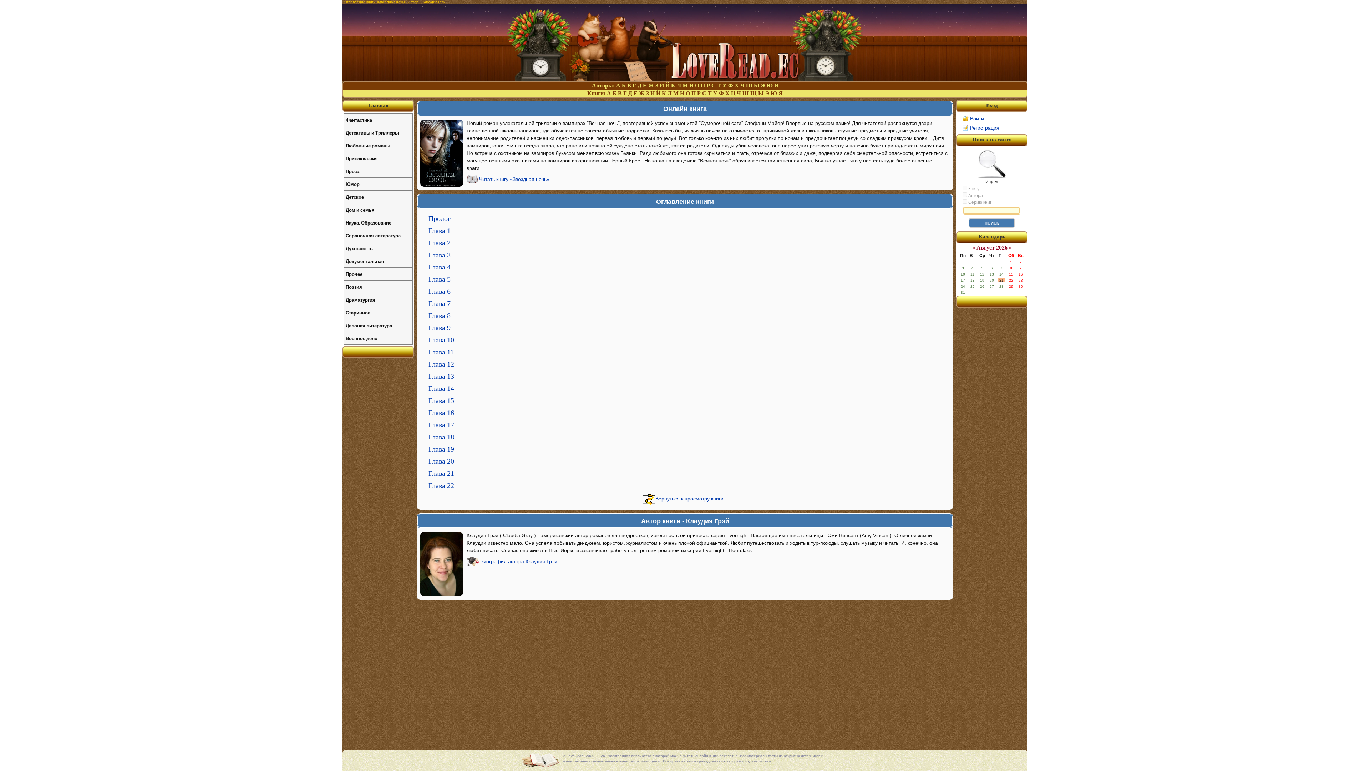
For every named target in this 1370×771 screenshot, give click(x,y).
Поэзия (354, 286)
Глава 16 (441, 413)
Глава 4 (439, 267)
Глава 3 (439, 255)
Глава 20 (441, 461)
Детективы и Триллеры (372, 132)
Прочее (354, 274)
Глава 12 (441, 364)
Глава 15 (441, 400)
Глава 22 (441, 485)
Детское (355, 196)
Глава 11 (441, 352)
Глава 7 (439, 303)
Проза (352, 171)
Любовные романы (368, 145)
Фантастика (359, 119)
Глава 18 (441, 437)
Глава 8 (439, 315)
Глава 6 (439, 291)
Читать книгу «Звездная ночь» (514, 179)
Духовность (359, 248)
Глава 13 (441, 376)
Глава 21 (441, 473)
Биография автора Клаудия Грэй (518, 561)
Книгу (973, 188)
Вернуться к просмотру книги (689, 499)
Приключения (362, 158)
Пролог (439, 218)
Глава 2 (439, 243)
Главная (378, 105)
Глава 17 (441, 425)
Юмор (353, 184)
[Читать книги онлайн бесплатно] (685, 79)
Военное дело (361, 338)
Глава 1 (439, 231)
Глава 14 (441, 388)
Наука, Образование (368, 222)
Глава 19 (441, 449)
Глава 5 (439, 279)
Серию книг (979, 202)
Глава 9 (439, 328)
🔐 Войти (973, 118)
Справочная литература (373, 235)
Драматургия (360, 299)
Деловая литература (369, 325)
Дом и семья (360, 209)
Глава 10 (441, 340)
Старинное (358, 312)
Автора (975, 195)
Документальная (365, 261)
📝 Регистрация (981, 128)
